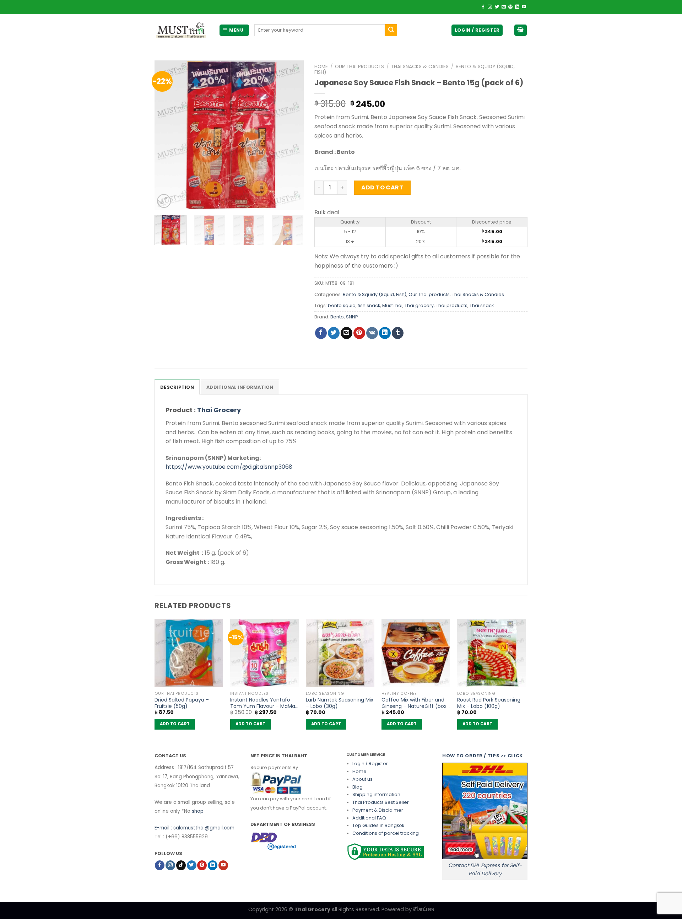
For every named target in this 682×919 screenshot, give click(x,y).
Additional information (240, 387)
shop (198, 811)
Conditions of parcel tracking (385, 833)
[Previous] (166, 135)
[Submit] (391, 30)
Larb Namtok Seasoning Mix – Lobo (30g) (339, 703)
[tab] (177, 387)
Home (321, 66)
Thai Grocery (219, 409)
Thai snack (482, 305)
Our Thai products (359, 66)
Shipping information (376, 794)
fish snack (369, 305)
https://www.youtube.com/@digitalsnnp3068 (229, 467)
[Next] (291, 135)
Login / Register (370, 764)
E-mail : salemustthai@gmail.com (194, 827)
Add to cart (382, 187)
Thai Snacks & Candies (420, 66)
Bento (337, 317)
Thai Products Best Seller (380, 802)
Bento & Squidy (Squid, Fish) (374, 294)
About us (362, 779)
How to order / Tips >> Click (482, 756)
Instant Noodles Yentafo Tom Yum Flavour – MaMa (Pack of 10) (262, 703)
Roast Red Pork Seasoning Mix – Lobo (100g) (488, 703)
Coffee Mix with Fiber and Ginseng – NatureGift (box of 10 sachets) (413, 703)
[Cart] (520, 30)
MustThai (392, 305)
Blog (357, 787)
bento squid (342, 305)
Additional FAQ (369, 818)
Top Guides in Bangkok (378, 825)
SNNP (352, 317)
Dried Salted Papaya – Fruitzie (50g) (182, 703)
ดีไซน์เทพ (423, 909)
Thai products (451, 305)
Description (177, 387)
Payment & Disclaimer (377, 810)
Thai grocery (419, 305)
